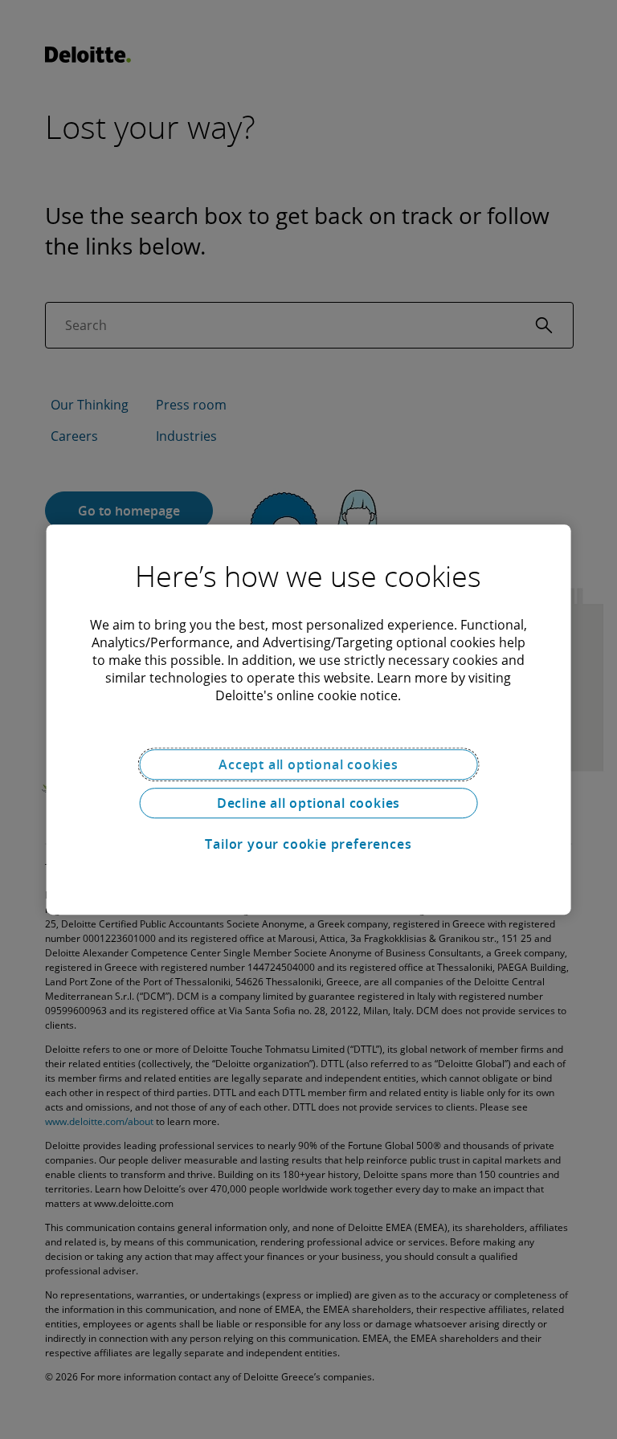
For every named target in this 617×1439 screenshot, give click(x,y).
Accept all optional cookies (308, 764)
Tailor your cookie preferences (308, 844)
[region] (309, 719)
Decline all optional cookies (308, 803)
